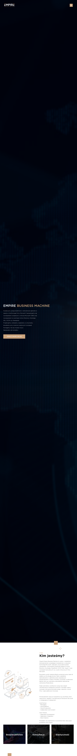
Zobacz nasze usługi (14, 336)
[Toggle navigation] (71, 5)
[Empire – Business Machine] (9, 5)
